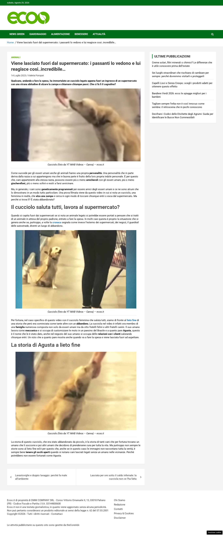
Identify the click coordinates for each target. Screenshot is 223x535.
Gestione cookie (214, 532)
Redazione (119, 504)
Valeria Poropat (36, 75)
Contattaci (57, 513)
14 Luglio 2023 (18, 75)
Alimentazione (60, 34)
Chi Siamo (119, 500)
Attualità (99, 34)
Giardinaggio (37, 34)
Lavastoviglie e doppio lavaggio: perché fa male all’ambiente (41, 477)
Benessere (81, 34)
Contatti (118, 509)
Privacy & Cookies (124, 513)
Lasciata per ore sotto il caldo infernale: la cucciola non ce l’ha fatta (113, 477)
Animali (15, 57)
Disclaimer (120, 517)
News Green (16, 34)
